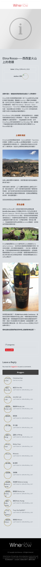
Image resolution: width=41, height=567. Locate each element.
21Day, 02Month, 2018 (22, 69)
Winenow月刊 (9, 350)
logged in (14, 366)
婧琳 (20, 76)
